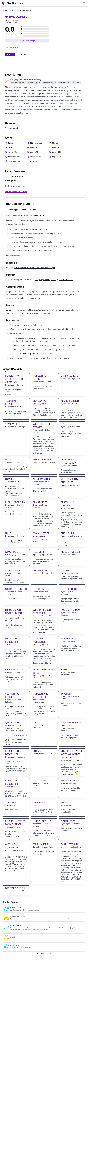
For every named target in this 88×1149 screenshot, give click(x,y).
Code (23, 54)
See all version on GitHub (16, 191)
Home (5, 10)
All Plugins (14, 10)
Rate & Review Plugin (27, 40)
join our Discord (66, 279)
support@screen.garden (45, 279)
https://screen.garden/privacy (30, 353)
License (66, 358)
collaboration (34, 82)
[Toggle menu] (84, 3)
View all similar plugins (44, 953)
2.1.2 (7, 176)
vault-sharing (49, 82)
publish (76, 82)
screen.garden (18, 82)
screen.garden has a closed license (21, 310)
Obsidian (19, 215)
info (6, 371)
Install (11, 54)
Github (33, 203)
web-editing (64, 82)
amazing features (13, 224)
